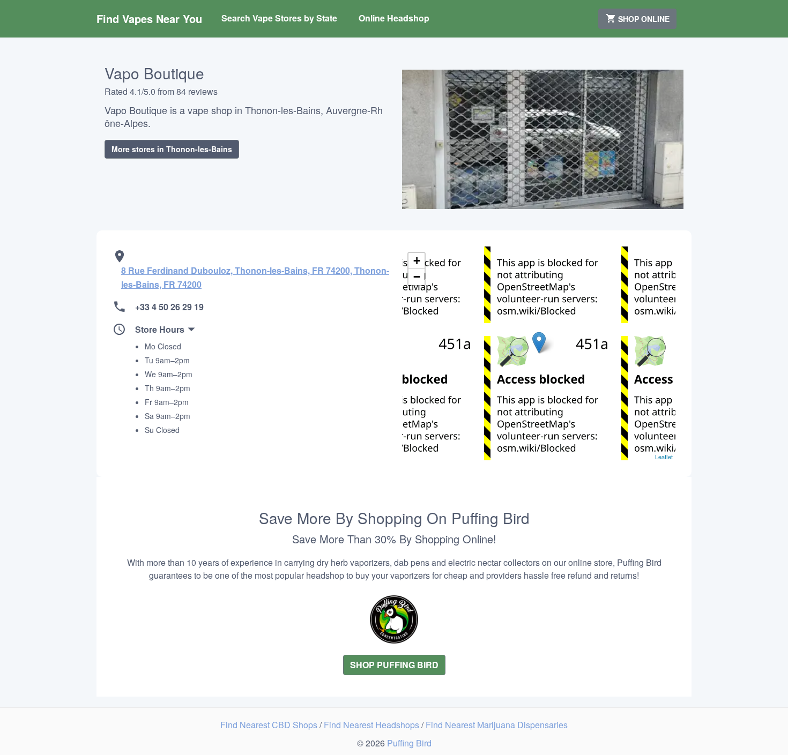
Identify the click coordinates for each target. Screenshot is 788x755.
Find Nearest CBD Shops (269, 725)
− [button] (416, 276)
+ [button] (416, 260)
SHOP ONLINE (643, 18)
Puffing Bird (409, 743)
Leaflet (664, 456)
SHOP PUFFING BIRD (394, 665)
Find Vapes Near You (149, 18)
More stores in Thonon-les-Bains (171, 149)
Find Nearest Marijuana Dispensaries (497, 725)
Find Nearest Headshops (372, 725)
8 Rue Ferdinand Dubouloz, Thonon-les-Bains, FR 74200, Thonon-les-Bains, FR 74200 (255, 277)
